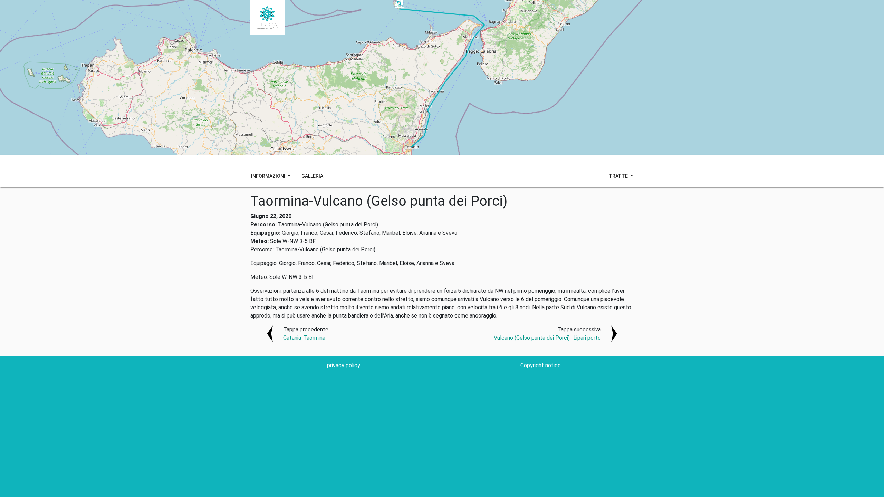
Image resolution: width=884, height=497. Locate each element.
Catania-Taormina (304, 337)
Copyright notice (540, 365)
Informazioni (268, 176)
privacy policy (343, 365)
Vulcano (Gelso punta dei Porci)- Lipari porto (547, 337)
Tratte (619, 176)
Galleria (312, 176)
